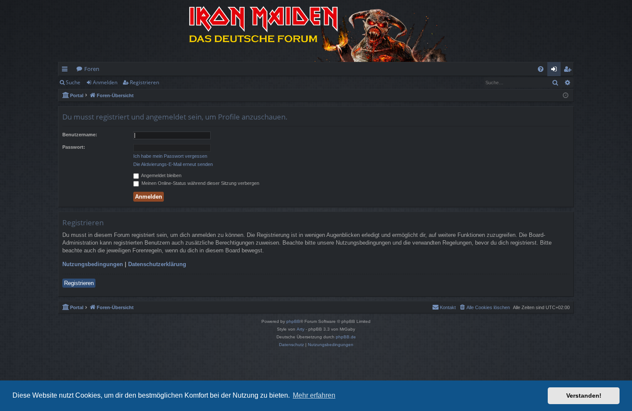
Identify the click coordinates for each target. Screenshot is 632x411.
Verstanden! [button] (583, 395)
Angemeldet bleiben (160, 175)
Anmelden (105, 82)
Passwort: (73, 147)
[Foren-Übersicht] (316, 31)
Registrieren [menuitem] (569, 70)
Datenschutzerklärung (157, 264)
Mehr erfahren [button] (314, 395)
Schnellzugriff (66, 70)
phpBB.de (346, 336)
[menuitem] (540, 69)
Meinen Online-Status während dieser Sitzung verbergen (199, 183)
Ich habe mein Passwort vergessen (170, 156)
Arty (300, 329)
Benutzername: (79, 134)
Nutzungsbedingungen (92, 264)
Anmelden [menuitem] (556, 70)
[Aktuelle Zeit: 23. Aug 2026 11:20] (565, 96)
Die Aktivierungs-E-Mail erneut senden (173, 164)
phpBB (293, 321)
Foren (91, 69)
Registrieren (144, 82)
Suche (73, 82)
